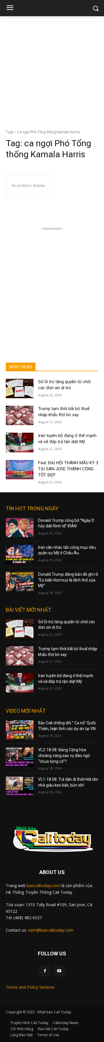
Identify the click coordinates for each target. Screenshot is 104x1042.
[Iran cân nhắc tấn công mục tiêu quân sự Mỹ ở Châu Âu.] (20, 554)
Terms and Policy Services (30, 987)
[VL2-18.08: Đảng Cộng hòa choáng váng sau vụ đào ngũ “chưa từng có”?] (20, 757)
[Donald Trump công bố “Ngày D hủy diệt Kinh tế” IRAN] (20, 527)
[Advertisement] (52, 71)
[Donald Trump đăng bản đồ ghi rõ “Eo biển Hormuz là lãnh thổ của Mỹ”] (20, 581)
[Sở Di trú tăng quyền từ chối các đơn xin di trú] (20, 388)
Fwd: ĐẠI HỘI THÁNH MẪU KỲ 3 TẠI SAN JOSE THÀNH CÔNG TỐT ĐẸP (68, 469)
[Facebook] (45, 971)
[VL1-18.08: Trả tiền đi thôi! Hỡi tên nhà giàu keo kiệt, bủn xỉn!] (20, 786)
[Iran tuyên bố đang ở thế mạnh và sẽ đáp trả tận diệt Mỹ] (20, 442)
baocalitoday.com (43, 885)
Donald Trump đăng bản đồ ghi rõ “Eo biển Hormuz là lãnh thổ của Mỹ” (68, 580)
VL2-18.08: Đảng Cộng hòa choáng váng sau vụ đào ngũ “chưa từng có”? (64, 755)
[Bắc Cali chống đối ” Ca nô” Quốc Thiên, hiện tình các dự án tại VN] (20, 730)
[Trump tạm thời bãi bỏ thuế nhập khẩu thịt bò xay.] (20, 415)
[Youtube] (59, 971)
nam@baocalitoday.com (50, 930)
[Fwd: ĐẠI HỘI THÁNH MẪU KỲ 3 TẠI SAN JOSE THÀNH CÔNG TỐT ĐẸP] (20, 469)
